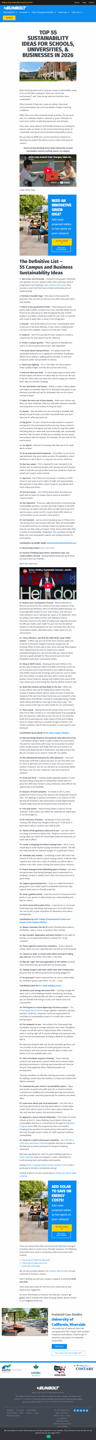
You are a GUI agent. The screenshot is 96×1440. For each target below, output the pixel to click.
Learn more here (47, 548)
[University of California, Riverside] (25, 1322)
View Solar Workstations (61, 248)
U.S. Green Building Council (50, 986)
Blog (84, 3)
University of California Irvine (34, 1263)
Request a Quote (13, 1416)
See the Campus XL (62, 242)
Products (10, 1410)
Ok (49, 1436)
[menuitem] (10, 12)
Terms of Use (65, 1424)
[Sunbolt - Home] (14, 8)
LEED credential (26, 1157)
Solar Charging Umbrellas (43, 12)
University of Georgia (31, 1266)
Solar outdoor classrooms (55, 285)
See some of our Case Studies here (68, 1353)
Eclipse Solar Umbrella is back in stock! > (17, 3)
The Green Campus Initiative (57, 733)
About (76, 3)
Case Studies (31, 1410)
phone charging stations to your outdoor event (46, 1165)
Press (36, 1413)
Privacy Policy (59, 1416)
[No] (93, 1434)
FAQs (21, 1413)
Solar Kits (76, 12)
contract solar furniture (59, 1271)
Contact (91, 3)
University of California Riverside (36, 1260)
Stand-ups (62, 12)
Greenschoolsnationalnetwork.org (61, 543)
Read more (59, 1346)
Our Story (20, 1410)
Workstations (9, 12)
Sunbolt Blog (12, 1413)
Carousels (23, 12)
